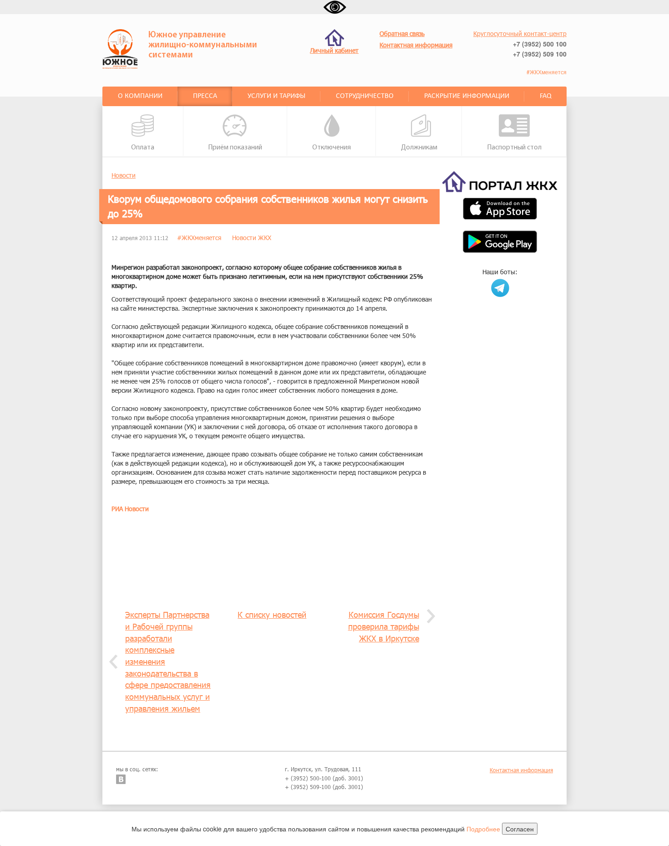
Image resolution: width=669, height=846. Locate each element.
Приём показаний (235, 147)
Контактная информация (521, 770)
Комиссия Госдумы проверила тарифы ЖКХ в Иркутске (383, 626)
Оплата (142, 147)
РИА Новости (130, 509)
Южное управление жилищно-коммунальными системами (202, 45)
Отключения (331, 147)
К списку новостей (272, 615)
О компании (140, 96)
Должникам (419, 147)
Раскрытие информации (466, 96)
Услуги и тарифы (276, 96)
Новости (124, 175)
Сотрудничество (365, 96)
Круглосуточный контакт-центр (520, 33)
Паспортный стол (514, 147)
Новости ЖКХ (251, 237)
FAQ (546, 96)
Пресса (205, 96)
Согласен (520, 828)
